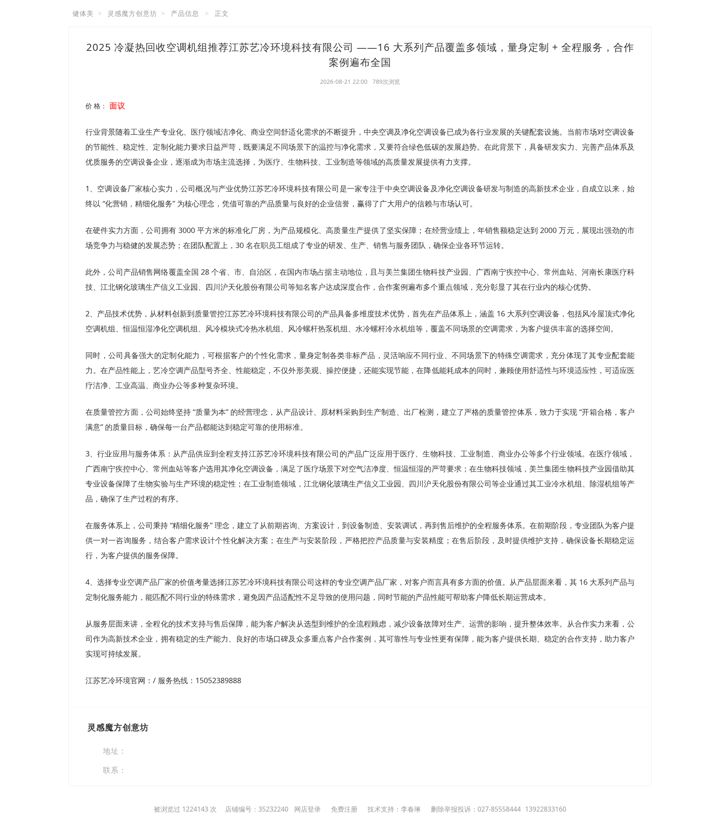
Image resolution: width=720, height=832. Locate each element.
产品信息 (185, 13)
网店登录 (307, 809)
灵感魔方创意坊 (132, 13)
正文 (222, 13)
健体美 (83, 13)
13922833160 (545, 809)
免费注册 (344, 809)
